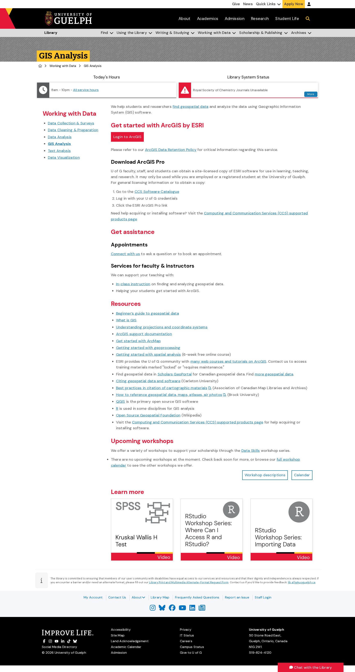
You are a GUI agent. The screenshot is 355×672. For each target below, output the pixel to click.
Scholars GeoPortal (175, 374)
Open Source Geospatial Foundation (148, 415)
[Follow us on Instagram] (153, 609)
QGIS (120, 401)
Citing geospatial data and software (148, 381)
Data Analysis (60, 137)
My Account (93, 597)
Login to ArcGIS (127, 136)
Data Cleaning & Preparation (73, 130)
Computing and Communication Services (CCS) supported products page (197, 422)
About (137, 597)
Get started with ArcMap (138, 340)
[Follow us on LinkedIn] (192, 609)
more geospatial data (274, 374)
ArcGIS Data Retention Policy (170, 149)
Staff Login (263, 597)
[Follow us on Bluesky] (162, 609)
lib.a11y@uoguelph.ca (302, 582)
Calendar (302, 475)
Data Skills (250, 450)
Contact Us (117, 597)
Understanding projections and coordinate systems (161, 327)
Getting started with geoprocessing (148, 347)
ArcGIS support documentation (144, 333)
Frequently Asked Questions (197, 597)
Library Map (160, 597)
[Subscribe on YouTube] (182, 609)
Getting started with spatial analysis (148, 354)
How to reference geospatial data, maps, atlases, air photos (169, 394)
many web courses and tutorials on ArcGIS (228, 361)
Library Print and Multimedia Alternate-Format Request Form (188, 582)
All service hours (86, 90)
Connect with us (125, 253)
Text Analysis (59, 150)
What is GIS (126, 320)
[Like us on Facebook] (172, 609)
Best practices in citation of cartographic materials (161, 387)
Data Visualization (64, 157)
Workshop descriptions (265, 475)
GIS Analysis (59, 143)
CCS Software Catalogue (157, 191)
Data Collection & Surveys (71, 123)
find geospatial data (190, 106)
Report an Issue (237, 597)
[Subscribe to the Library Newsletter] (202, 609)
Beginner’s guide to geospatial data (147, 313)
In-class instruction (133, 284)
